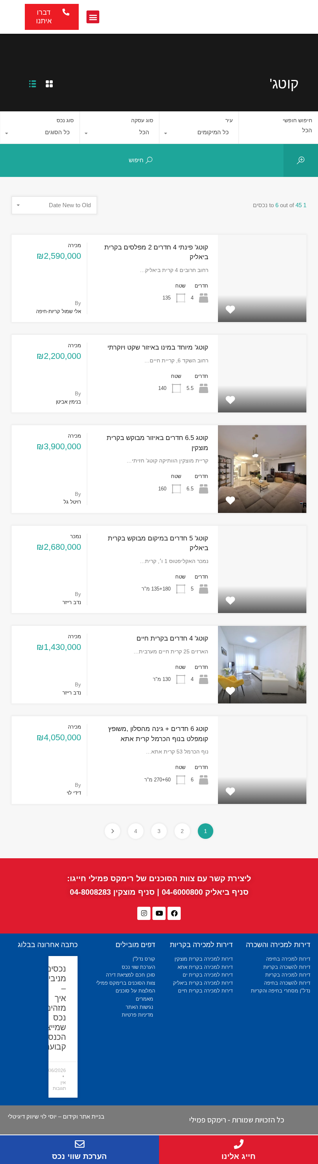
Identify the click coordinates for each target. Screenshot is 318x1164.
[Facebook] (174, 913)
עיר (229, 120)
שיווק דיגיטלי (23, 1116)
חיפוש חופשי (297, 120)
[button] (92, 16)
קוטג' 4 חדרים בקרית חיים (172, 638)
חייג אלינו (238, 1156)
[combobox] (198, 134)
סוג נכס (65, 120)
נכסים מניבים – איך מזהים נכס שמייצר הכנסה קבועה (54, 1007)
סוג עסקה (142, 120)
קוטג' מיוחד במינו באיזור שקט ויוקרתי (157, 347)
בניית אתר (92, 1116)
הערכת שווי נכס (79, 1156)
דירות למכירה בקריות (201, 945)
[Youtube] (159, 913)
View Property (262, 304)
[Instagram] (143, 913)
